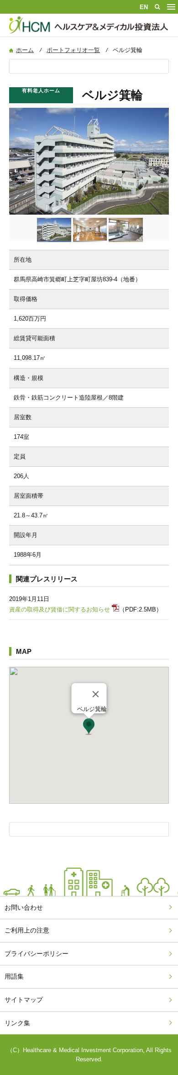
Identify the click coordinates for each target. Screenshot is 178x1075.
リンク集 (17, 1023)
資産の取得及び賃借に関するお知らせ (59, 609)
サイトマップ (24, 999)
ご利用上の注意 (27, 930)
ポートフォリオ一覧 (73, 50)
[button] (88, 727)
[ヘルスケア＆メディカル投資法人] (89, 34)
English (144, 7)
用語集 (14, 976)
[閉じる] (96, 694)
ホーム (25, 50)
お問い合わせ (24, 907)
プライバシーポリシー (36, 953)
